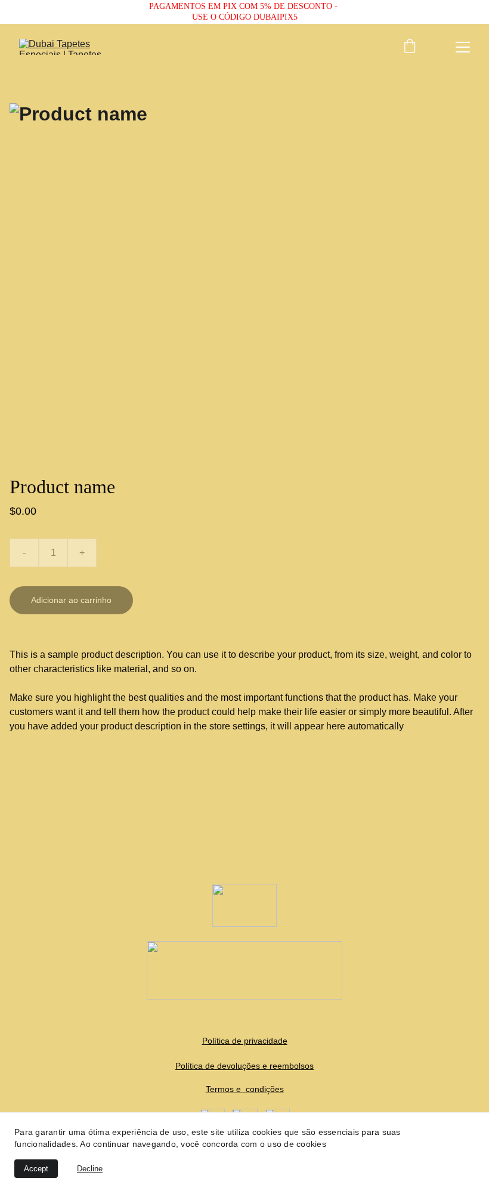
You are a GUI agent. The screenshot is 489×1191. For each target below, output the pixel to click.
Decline (90, 1168)
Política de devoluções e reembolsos (244, 1066)
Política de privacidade (244, 1040)
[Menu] (463, 47)
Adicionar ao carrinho (71, 600)
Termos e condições (245, 1089)
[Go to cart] (409, 46)
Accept (36, 1168)
